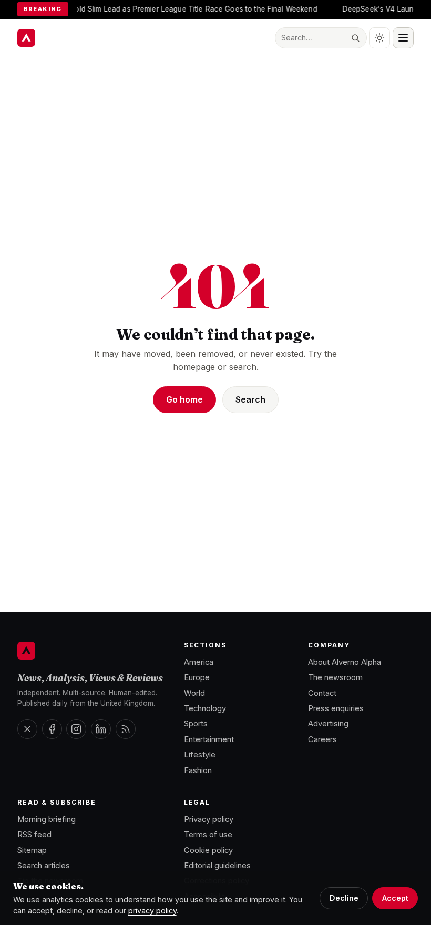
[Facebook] (52, 729)
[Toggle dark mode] (379, 37)
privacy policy (152, 910)
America (198, 662)
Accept (395, 897)
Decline (344, 897)
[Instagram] (76, 729)
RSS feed (34, 834)
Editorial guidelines (217, 865)
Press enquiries (336, 708)
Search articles (43, 865)
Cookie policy (208, 850)
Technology (205, 708)
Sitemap (32, 850)
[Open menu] (403, 37)
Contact (322, 693)
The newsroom (335, 677)
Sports (196, 723)
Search (250, 399)
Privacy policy (208, 819)
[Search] (355, 38)
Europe (197, 677)
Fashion (198, 770)
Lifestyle (200, 754)
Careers (322, 739)
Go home (184, 399)
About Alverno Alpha (344, 662)
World (194, 693)
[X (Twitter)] (27, 729)
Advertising (328, 723)
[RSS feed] (126, 729)
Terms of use (208, 834)
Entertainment (209, 739)
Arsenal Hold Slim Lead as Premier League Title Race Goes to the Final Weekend (166, 9)
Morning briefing (46, 819)
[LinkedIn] (101, 729)
